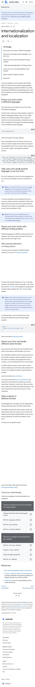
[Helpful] (11, 26)
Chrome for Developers (9, 649)
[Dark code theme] (32, 129)
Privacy (8, 679)
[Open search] (23, 2)
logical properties (17, 336)
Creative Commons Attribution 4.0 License (17, 604)
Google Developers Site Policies (13, 608)
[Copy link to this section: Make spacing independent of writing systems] (16, 247)
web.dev (3, 23)
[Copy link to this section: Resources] (12, 566)
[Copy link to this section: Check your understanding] (22, 493)
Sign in (31, 2)
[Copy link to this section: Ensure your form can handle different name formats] (23, 344)
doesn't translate (16, 220)
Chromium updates (8, 652)
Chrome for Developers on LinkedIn (12, 669)
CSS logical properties (21, 252)
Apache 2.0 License (22, 606)
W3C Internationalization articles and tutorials (18, 570)
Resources (5, 7)
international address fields (9, 487)
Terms (2, 679)
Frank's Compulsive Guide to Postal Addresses (18, 573)
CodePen (12, 287)
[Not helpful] (14, 26)
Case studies (6, 654)
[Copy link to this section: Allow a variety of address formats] (17, 399)
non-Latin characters (22, 380)
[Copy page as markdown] (8, 41)
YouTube (5, 666)
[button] (17, 514)
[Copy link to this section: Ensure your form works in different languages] (21, 102)
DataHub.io (8, 580)
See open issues (7, 643)
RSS (4, 672)
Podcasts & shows (7, 657)
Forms (16, 23)
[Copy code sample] (34, 129)
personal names (17, 376)
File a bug (5, 640)
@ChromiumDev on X (8, 664)
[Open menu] (2, 2)
